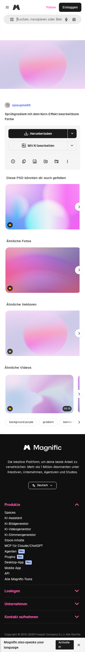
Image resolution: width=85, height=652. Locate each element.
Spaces (10, 512)
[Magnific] (43, 448)
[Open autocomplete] (10, 19)
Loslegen (12, 590)
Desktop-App (18, 562)
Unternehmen (16, 603)
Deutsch (42, 485)
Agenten (14, 551)
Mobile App (13, 568)
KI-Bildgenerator (17, 524)
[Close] (78, 645)
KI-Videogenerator (18, 529)
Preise (51, 7)
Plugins (13, 557)
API (7, 573)
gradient (48, 422)
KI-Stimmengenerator (20, 535)
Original (29, 39)
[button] (42, 485)
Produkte (12, 504)
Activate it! (64, 645)
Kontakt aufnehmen (21, 616)
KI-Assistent (13, 518)
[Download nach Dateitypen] (72, 133)
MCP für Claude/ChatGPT (24, 546)
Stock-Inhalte (14, 540)
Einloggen (70, 7)
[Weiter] (79, 206)
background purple (21, 422)
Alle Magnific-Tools (18, 579)
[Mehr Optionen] (67, 161)
